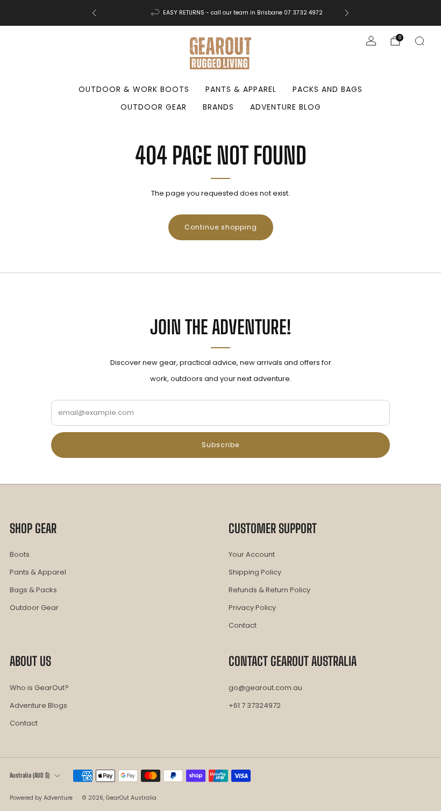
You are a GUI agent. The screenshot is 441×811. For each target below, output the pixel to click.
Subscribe (220, 444)
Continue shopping (220, 227)
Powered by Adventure (41, 798)
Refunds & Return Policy (269, 590)
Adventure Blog (285, 107)
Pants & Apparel (240, 89)
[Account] (371, 40)
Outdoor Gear (153, 107)
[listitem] (220, 13)
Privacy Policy (252, 607)
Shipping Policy (255, 572)
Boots (20, 554)
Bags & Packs (33, 590)
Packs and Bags (327, 89)
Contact (243, 625)
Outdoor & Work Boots (134, 89)
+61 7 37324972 (255, 705)
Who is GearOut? (39, 688)
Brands (218, 107)
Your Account (252, 554)
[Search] (419, 40)
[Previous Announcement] (94, 13)
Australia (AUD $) (29, 775)
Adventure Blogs (38, 705)
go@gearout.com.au (265, 688)
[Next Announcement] (347, 13)
